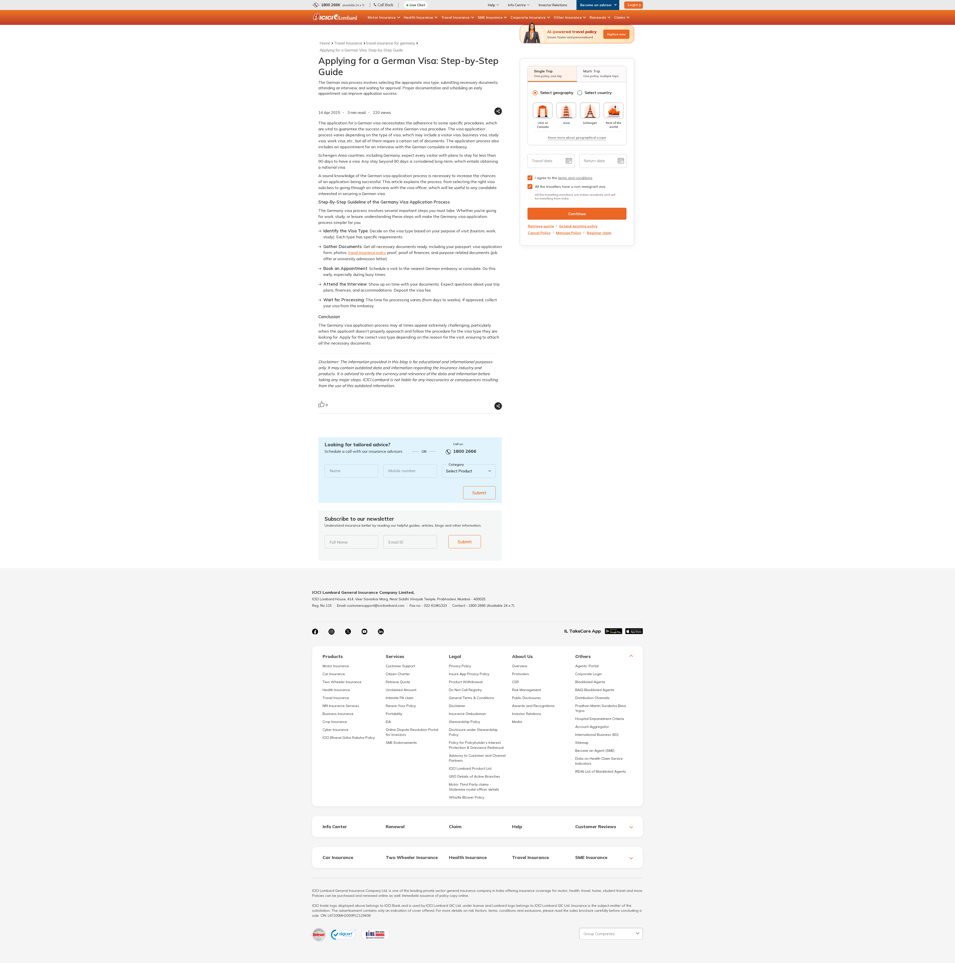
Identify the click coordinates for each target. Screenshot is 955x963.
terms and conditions (575, 178)
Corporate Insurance (528, 17)
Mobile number (402, 470)
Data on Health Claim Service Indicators (599, 761)
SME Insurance (490, 17)
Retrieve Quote (398, 682)
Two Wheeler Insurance (342, 682)
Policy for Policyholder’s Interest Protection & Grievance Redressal (476, 745)
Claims (619, 17)
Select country (598, 92)
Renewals (598, 17)
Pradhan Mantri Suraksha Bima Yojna (600, 708)
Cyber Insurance (335, 729)
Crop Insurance (335, 721)
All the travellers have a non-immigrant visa (570, 186)
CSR (515, 682)
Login (633, 4)
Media (517, 721)
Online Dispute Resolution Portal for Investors (412, 732)
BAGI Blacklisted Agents (594, 690)
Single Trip (548, 73)
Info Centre (517, 5)
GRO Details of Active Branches (474, 776)
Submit (479, 492)
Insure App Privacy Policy (469, 674)
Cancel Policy (539, 232)
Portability (394, 713)
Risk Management (526, 690)
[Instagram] (331, 632)
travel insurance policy (367, 252)
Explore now (616, 34)
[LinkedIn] (381, 632)
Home (325, 43)
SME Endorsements (401, 742)
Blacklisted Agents (590, 682)
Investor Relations (553, 5)
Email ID (395, 542)
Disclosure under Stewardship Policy (473, 732)
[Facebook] (315, 632)
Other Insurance (568, 17)
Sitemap (581, 742)
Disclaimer (457, 706)
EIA (388, 721)
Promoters (520, 674)
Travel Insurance (455, 17)
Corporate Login (588, 674)
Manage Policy (568, 232)
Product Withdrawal (465, 682)
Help (491, 5)
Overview (519, 666)
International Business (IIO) (597, 734)
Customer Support (400, 666)
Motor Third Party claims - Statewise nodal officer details (474, 787)
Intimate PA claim (399, 698)
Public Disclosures (526, 698)
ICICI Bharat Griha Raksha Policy (349, 737)
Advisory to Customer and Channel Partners (477, 758)
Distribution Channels (592, 698)
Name (335, 470)
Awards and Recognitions (533, 706)
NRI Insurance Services (341, 706)
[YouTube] (364, 632)
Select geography (556, 92)
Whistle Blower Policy (466, 797)
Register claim (599, 232)
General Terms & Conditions (471, 698)
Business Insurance (338, 713)
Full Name (339, 542)
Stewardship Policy (464, 721)
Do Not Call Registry (465, 690)
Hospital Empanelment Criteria (599, 718)
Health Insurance (418, 17)
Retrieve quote (541, 226)
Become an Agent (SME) (595, 750)
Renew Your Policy (401, 706)
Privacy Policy (460, 666)
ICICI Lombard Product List (470, 768)
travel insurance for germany (390, 43)
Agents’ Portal (587, 666)
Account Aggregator (592, 726)
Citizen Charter (398, 674)
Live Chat (417, 5)
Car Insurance (334, 674)
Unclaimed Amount (401, 690)
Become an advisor (596, 5)
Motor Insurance (382, 17)
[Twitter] (348, 632)
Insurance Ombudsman (467, 713)
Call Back (385, 4)
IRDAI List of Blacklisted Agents (600, 771)
